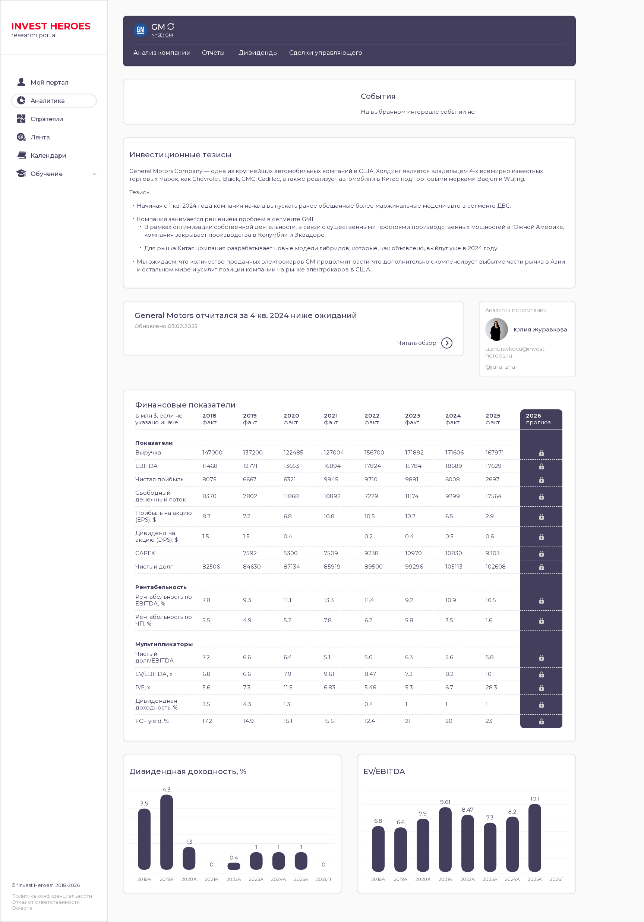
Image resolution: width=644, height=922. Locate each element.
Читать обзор (416, 342)
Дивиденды (258, 52)
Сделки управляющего (325, 52)
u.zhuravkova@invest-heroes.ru (516, 352)
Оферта (22, 908)
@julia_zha (500, 366)
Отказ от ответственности (46, 902)
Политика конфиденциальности (52, 896)
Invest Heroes (51, 26)
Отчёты (213, 52)
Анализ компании (162, 52)
